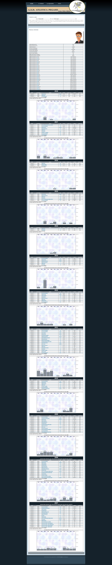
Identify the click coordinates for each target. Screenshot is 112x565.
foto (59, 3)
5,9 (37, 59)
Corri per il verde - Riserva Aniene (47, 525)
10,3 (37, 76)
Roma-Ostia (44, 127)
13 (37, 85)
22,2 (60, 332)
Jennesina (43, 131)
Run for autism (44, 164)
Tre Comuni (44, 332)
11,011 (38, 79)
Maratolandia (44, 516)
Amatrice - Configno (45, 132)
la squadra (50, 3)
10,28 (38, 75)
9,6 (37, 69)
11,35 (38, 80)
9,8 (37, 71)
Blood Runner (44, 300)
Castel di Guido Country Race (46, 341)
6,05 (60, 511)
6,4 (60, 524)
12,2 (60, 423)
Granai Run (44, 296)
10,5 (60, 301)
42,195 (38, 89)
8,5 (37, 65)
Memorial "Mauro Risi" (45, 511)
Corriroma (43, 230)
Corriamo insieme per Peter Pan (47, 472)
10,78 (60, 199)
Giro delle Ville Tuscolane (46, 337)
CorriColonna (44, 473)
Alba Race (43, 95)
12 (37, 81)
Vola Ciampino (44, 295)
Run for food (44, 351)
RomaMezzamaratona (45, 468)
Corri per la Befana (45, 330)
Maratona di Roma (45, 336)
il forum (40, 3)
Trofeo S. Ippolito (44, 350)
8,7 (37, 66)
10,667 (60, 471)
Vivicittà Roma (44, 423)
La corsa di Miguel (45, 126)
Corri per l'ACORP (45, 428)
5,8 (37, 58)
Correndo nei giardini (45, 335)
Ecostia (43, 515)
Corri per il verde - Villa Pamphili (47, 526)
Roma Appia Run (44, 128)
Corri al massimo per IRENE (46, 429)
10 (37, 73)
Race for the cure (44, 195)
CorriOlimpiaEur (44, 96)
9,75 (37, 70)
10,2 (37, 74)
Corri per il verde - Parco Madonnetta (48, 524)
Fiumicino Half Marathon (46, 388)
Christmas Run (44, 165)
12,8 (37, 84)
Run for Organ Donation (45, 340)
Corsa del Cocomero (45, 347)
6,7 (60, 525)
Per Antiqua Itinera (45, 342)
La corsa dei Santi (45, 133)
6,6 (60, 163)
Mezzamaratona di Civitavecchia (47, 477)
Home (31, 3)
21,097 (38, 86)
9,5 (37, 68)
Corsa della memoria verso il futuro (47, 124)
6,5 (37, 63)
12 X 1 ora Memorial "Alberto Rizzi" (47, 199)
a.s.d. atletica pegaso (43, 9)
